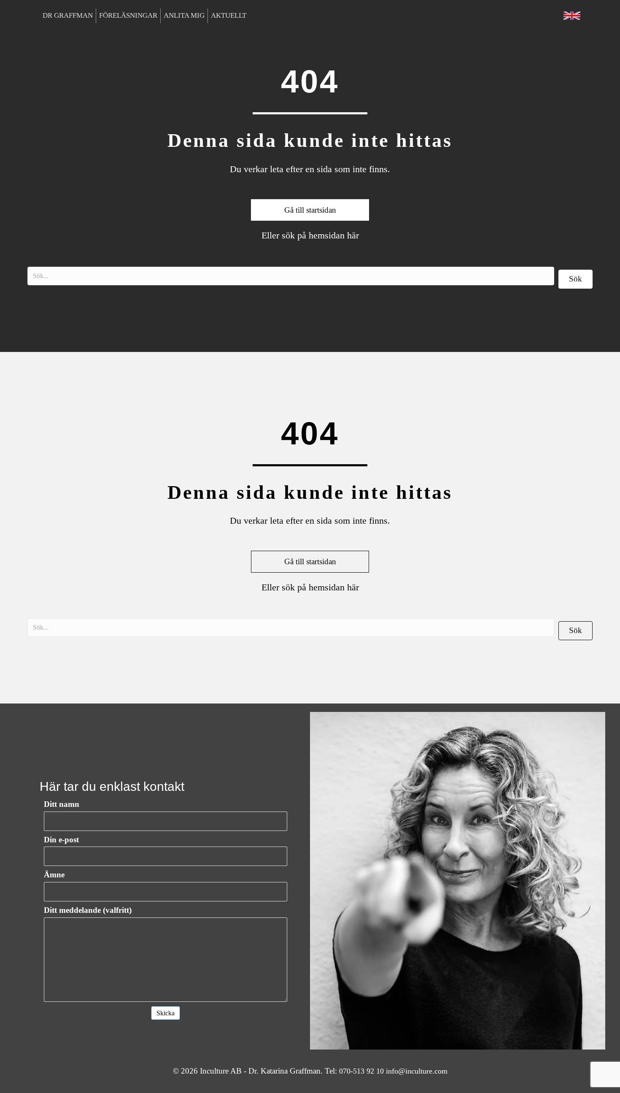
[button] (575, 279)
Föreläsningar (128, 15)
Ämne (54, 874)
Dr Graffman (68, 15)
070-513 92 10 (361, 1071)
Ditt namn (61, 804)
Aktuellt (228, 15)
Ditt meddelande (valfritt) (88, 910)
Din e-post (61, 839)
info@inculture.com (416, 1071)
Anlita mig (184, 15)
